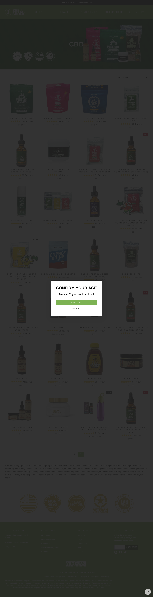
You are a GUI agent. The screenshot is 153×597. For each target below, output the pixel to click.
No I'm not (76, 308)
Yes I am (76, 302)
